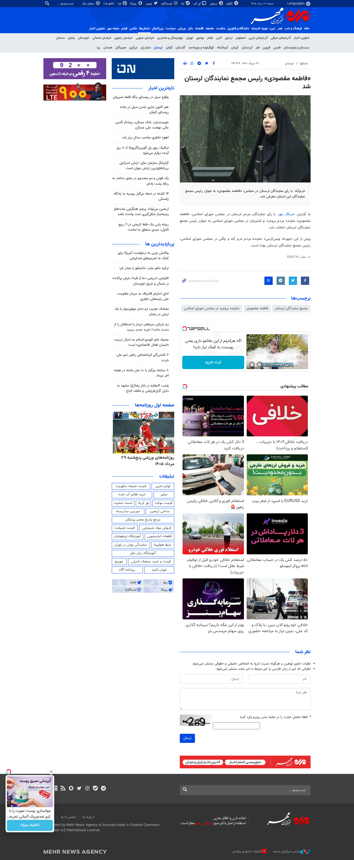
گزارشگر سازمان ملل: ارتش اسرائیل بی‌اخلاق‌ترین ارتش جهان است (144, 165)
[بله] (95, 789)
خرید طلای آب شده (131, 494)
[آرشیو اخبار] (54, 789)
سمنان (60, 37)
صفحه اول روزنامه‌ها (154, 405)
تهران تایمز (159, 570)
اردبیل (229, 37)
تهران (189, 37)
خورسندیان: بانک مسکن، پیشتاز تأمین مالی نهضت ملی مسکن (142, 125)
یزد (98, 47)
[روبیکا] (71, 789)
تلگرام (230, 4)
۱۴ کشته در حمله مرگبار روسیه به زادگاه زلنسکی (141, 196)
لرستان (158, 47)
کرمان (235, 47)
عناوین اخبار (301, 37)
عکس (133, 28)
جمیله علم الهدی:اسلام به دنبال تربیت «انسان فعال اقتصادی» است (141, 342)
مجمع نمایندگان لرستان (291, 308)
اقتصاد (199, 28)
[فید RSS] (62, 789)
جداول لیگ (88, 4)
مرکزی (133, 47)
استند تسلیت (123, 503)
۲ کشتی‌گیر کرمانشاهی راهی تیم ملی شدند (142, 357)
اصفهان (241, 37)
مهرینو (119, 561)
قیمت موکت (163, 503)
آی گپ (197, 4)
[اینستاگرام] (87, 789)
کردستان (247, 47)
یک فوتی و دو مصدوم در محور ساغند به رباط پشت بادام (140, 181)
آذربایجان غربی (258, 37)
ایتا (120, 4)
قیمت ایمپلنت (124, 528)
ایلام (210, 37)
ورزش (182, 28)
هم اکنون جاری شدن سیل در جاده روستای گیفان (144, 109)
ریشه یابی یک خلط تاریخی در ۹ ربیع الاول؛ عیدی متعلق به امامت (144, 227)
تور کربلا (143, 503)
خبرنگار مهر (287, 214)
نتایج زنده (109, 3)
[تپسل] (184, 328)
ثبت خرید (213, 362)
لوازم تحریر (162, 486)
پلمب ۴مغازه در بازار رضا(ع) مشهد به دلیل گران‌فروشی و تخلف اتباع (143, 388)
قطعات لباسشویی (159, 536)
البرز (219, 37)
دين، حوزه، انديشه (263, 28)
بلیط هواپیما (162, 545)
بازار (190, 28)
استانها (304, 63)
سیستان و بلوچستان (296, 47)
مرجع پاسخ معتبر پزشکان (142, 519)
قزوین (266, 47)
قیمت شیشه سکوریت (131, 486)
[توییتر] (79, 789)
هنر (280, 28)
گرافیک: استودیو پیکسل (247, 851)
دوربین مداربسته (128, 511)
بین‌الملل (157, 28)
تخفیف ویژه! (30, 825)
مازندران (145, 47)
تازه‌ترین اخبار (161, 88)
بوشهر (200, 37)
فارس (276, 47)
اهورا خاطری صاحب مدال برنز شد (145, 137)
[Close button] (51, 771)
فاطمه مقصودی (257, 308)
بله (183, 4)
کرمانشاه (222, 47)
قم (257, 47)
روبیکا (133, 4)
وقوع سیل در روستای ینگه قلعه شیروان (141, 97)
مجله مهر (113, 28)
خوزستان (83, 37)
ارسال (187, 738)
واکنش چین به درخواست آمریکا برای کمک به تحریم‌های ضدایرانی (143, 255)
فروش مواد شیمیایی (156, 528)
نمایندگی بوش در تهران (130, 545)
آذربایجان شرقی (281, 37)
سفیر (164, 494)
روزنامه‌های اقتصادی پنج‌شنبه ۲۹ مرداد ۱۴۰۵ (146, 460)
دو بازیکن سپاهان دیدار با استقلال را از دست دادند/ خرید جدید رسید (141, 327)
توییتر (149, 4)
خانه (306, 28)
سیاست (171, 28)
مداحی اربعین (160, 511)
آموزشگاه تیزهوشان (127, 536)
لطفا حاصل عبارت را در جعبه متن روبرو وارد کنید (275, 717)
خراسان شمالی (101, 37)
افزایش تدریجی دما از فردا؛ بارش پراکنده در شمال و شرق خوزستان (141, 280)
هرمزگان (120, 47)
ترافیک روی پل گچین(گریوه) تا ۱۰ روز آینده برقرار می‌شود (142, 150)
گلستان (180, 47)
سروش (214, 4)
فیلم (124, 28)
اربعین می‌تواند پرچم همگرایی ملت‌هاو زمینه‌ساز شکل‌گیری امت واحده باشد (141, 211)
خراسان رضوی (123, 37)
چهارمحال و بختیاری (170, 37)
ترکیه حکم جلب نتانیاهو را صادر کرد (144, 268)
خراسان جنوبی (145, 37)
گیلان (169, 47)
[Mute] (259, 364)
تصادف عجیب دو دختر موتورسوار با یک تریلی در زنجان (141, 311)
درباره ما (88, 817)
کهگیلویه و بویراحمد (201, 47)
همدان (107, 47)
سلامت (220, 28)
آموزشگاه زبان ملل (143, 553)
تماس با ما (68, 817)
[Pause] (252, 364)
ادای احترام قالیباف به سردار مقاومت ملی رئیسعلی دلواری (143, 296)
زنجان (71, 37)
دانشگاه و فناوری (238, 28)
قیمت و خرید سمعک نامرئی (151, 561)
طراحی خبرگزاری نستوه (287, 851)
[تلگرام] (103, 789)
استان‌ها (144, 28)
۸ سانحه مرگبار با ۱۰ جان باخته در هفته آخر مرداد (141, 373)
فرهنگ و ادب (293, 28)
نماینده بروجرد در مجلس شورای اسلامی (212, 308)
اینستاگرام (167, 4)
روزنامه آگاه (127, 570)
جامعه (210, 28)
